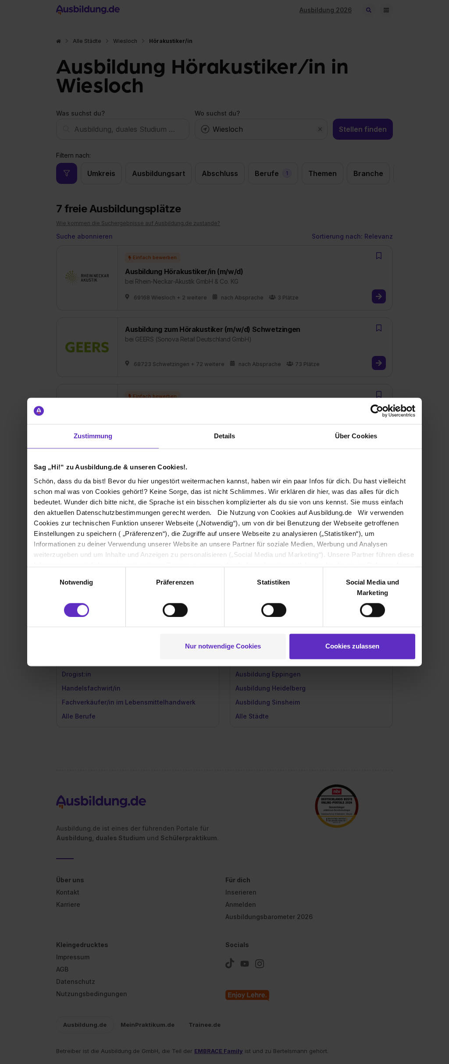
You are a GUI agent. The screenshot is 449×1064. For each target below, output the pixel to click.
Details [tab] (224, 436)
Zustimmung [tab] (93, 436)
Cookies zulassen (352, 646)
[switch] (175, 610)
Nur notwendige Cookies (223, 646)
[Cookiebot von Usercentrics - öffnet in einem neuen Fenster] (377, 410)
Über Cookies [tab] (356, 436)
